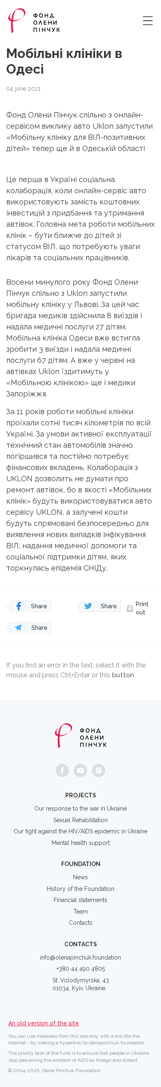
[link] (103, 126)
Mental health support (81, 843)
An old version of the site (43, 1023)
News (80, 877)
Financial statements (80, 900)
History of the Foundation (80, 888)
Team (80, 911)
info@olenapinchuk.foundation (80, 957)
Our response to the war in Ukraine (80, 808)
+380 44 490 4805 (81, 968)
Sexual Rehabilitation (80, 820)
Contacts (80, 922)
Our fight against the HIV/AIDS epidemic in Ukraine (80, 831)
